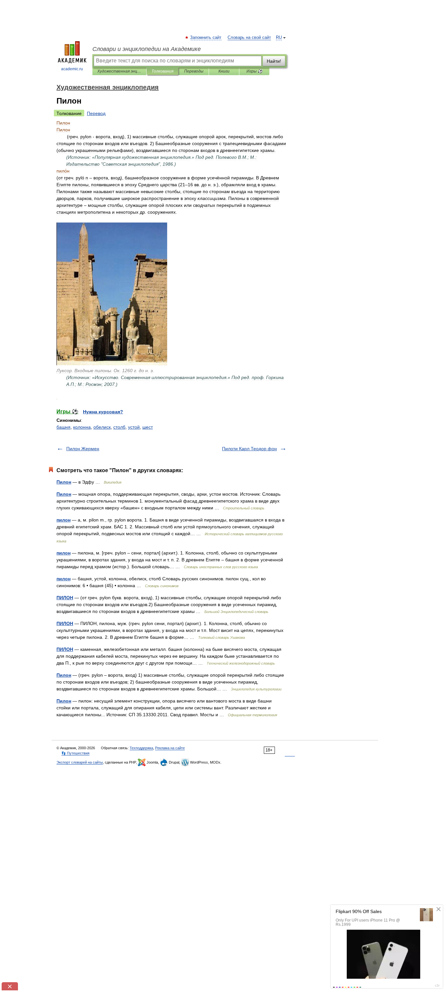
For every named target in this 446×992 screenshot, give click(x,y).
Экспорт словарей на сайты (79, 762)
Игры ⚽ (255, 71)
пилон (63, 519)
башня (63, 427)
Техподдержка (141, 748)
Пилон (63, 482)
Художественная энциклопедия (119, 71)
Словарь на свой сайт (249, 37)
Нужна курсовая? (103, 411)
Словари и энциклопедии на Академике (146, 49)
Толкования (162, 71)
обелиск (102, 427)
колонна (82, 427)
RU (279, 37)
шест (147, 427)
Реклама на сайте (170, 748)
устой (134, 427)
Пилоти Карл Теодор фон (249, 448)
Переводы (193, 71)
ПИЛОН (64, 597)
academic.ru (72, 69)
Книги (224, 71)
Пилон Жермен (82, 448)
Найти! (274, 61)
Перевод (96, 113)
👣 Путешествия (75, 753)
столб (119, 427)
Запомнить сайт (206, 37)
